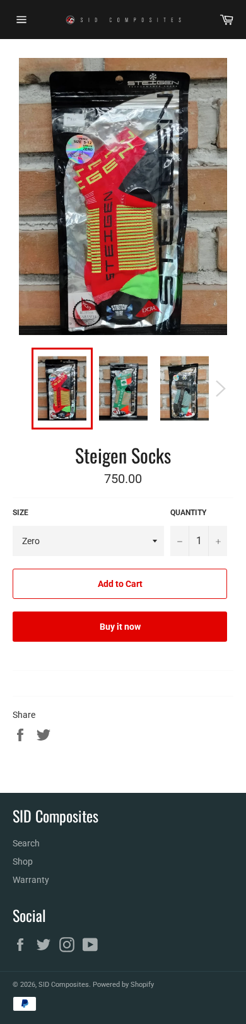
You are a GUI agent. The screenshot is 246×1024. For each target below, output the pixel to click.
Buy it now (120, 627)
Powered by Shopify (123, 985)
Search (26, 843)
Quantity (188, 512)
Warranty (31, 880)
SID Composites (63, 985)
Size (20, 512)
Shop (23, 861)
